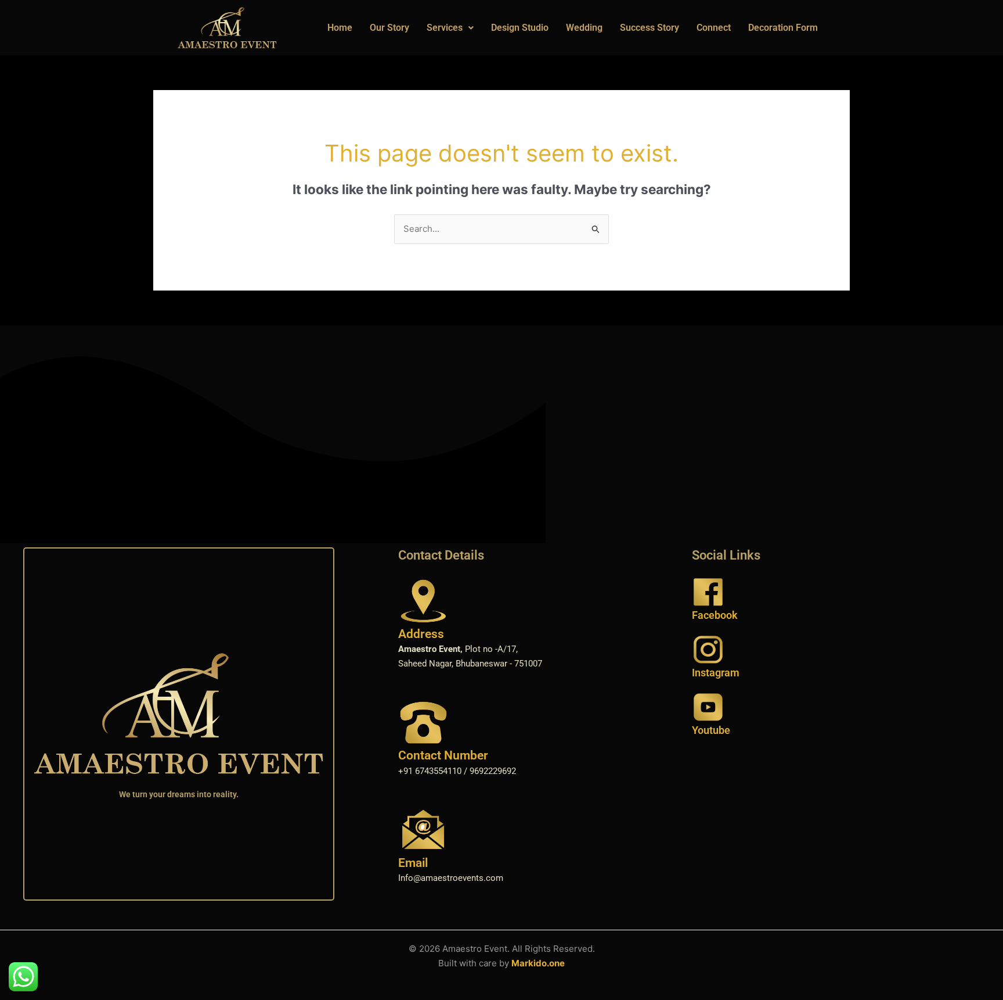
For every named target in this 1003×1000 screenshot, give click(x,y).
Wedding (584, 27)
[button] (450, 28)
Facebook (715, 615)
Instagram (715, 672)
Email (413, 863)
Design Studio (520, 27)
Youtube (711, 730)
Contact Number (443, 755)
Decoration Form (783, 27)
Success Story (649, 27)
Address (421, 634)
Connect (714, 27)
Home (339, 27)
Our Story (389, 27)
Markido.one (538, 963)
